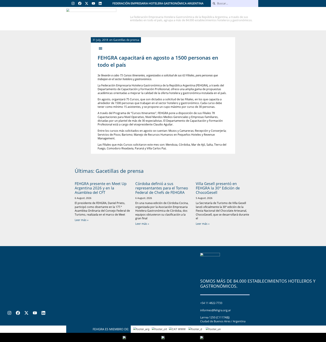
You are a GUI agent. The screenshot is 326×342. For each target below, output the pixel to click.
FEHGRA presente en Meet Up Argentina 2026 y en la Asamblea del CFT (100, 188)
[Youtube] (93, 3)
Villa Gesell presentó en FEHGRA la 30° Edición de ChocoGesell (218, 188)
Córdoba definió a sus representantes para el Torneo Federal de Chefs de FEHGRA (161, 188)
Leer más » (81, 220)
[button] (100, 48)
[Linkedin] (100, 3)
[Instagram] (73, 3)
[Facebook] (79, 3)
